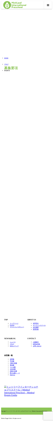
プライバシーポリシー (17, 327)
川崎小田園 (13, 363)
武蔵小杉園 (13, 371)
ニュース (13, 342)
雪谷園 (12, 365)
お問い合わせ (37, 346)
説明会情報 (36, 344)
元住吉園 (13, 369)
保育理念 (36, 323)
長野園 (12, 359)
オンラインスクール (39, 325)
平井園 (12, 361)
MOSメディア (14, 346)
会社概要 (36, 327)
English (12, 325)
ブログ (12, 344)
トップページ (14, 323)
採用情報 (36, 329)
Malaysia (12, 375)
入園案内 (36, 342)
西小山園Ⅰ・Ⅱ (15, 373)
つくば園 (13, 367)
